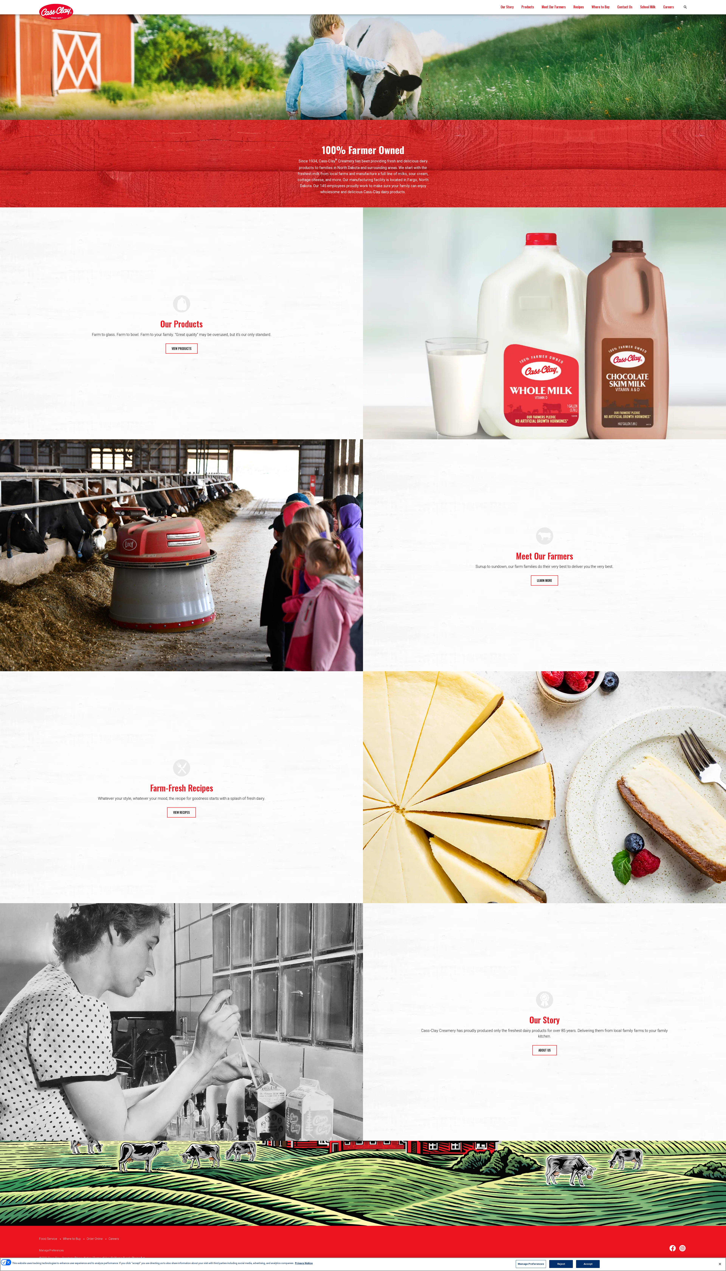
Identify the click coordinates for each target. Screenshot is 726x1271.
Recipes (578, 6)
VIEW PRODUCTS (182, 348)
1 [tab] (363, 106)
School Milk (647, 6)
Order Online (95, 1239)
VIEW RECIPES (181, 812)
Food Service (48, 1239)
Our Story (507, 6)
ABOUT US (544, 1050)
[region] (363, 1264)
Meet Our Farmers (554, 6)
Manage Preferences (51, 1250)
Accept (588, 1263)
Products (527, 6)
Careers (668, 6)
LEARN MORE (544, 580)
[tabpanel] (363, 67)
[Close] (720, 1264)
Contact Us (624, 6)
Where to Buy (601, 6)
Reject (561, 1263)
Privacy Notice (304, 1263)
